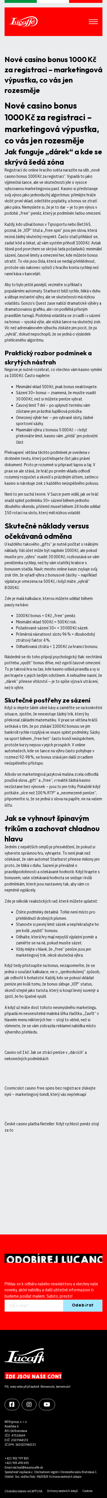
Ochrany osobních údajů (62, 1491)
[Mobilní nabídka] (93, 21)
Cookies (87, 1491)
